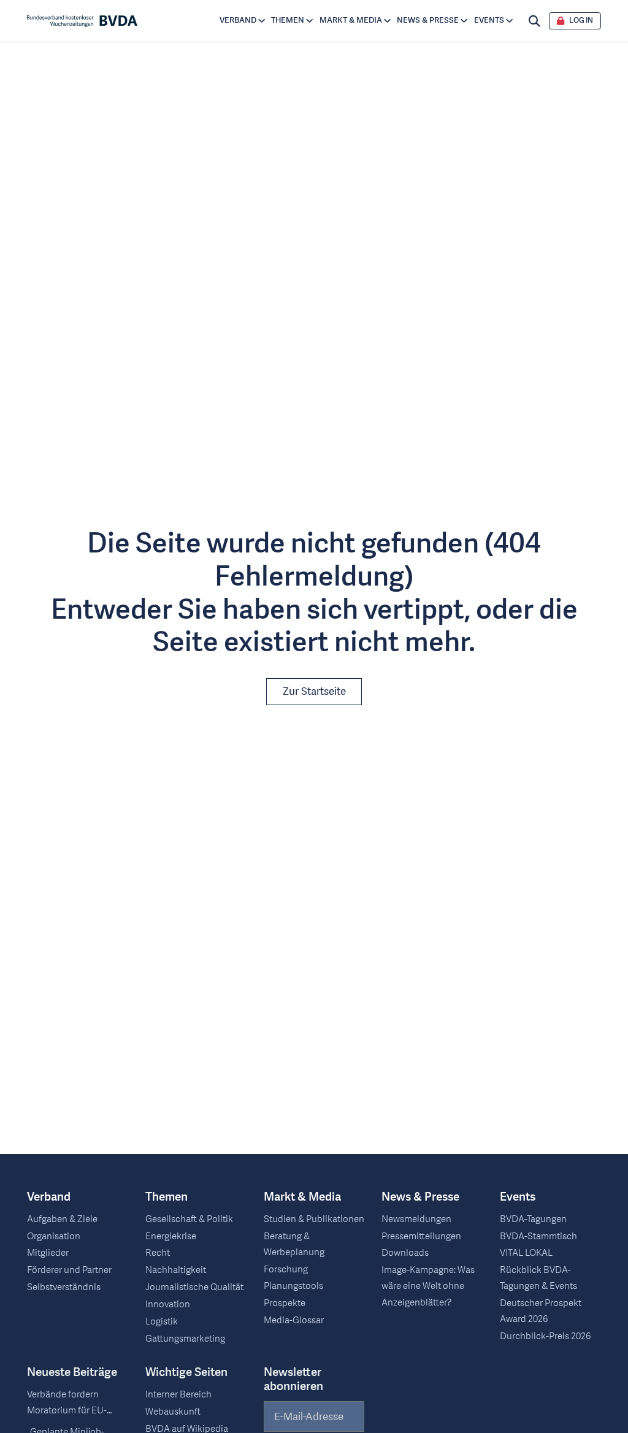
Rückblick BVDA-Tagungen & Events (538, 1278)
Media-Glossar (294, 1320)
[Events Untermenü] (509, 20)
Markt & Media (351, 20)
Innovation (167, 1304)
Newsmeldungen (416, 1219)
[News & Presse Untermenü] (464, 20)
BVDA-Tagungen (533, 1219)
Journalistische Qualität (194, 1287)
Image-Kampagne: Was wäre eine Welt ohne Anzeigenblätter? (428, 1286)
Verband (238, 20)
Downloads (405, 1253)
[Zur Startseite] (82, 21)
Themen (287, 20)
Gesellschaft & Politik (189, 1219)
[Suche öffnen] (534, 21)
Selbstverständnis (64, 1287)
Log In (581, 21)
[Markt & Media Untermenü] (387, 20)
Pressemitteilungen (421, 1236)
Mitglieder (48, 1253)
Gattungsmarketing (185, 1338)
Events (489, 20)
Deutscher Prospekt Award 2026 (540, 1311)
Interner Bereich (178, 1394)
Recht (157, 1253)
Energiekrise (170, 1236)
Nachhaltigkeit (175, 1270)
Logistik (161, 1321)
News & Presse (428, 20)
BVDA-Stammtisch (538, 1236)
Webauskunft (173, 1411)
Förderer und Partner (69, 1270)
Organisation (53, 1236)
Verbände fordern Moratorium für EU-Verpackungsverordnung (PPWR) (77, 1403)
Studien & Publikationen (314, 1219)
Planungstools (293, 1286)
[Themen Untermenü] (309, 20)
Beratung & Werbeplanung (294, 1244)
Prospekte (284, 1303)
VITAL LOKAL (526, 1253)
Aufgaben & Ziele (62, 1219)
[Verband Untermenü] (262, 20)
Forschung (286, 1269)
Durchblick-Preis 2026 (545, 1336)
